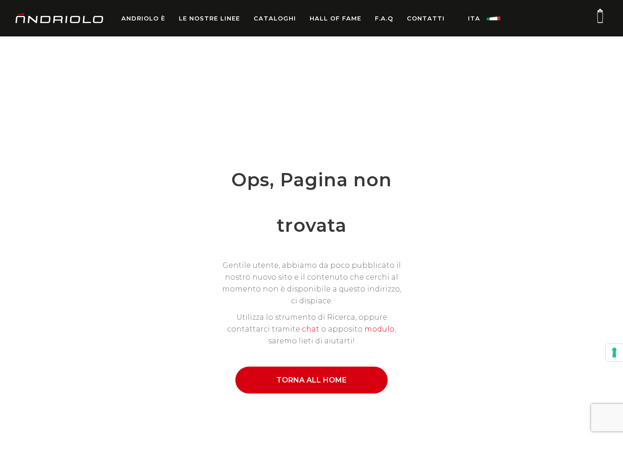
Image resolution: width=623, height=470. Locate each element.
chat (310, 329)
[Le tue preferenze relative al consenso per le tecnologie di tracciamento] (614, 352)
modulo (379, 329)
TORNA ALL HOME (311, 380)
